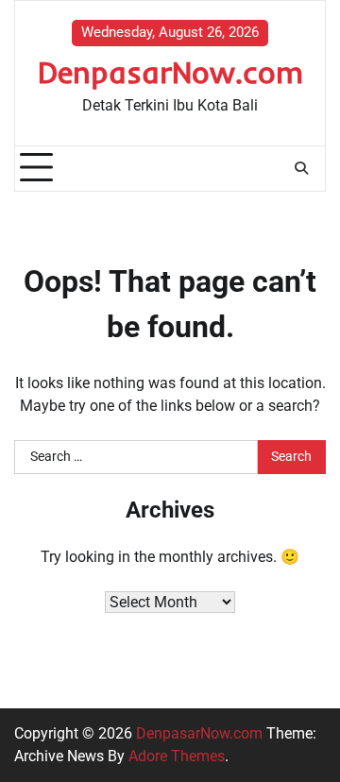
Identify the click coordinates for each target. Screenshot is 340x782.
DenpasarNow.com (170, 72)
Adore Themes (176, 756)
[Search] (301, 168)
